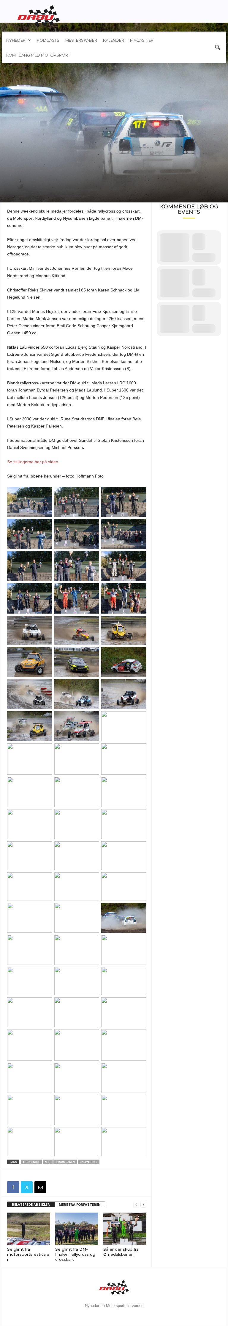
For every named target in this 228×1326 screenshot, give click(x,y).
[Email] (40, 1187)
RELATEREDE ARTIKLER (31, 1204)
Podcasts (48, 40)
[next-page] (143, 1205)
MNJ (47, 1162)
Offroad (15, 155)
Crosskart (36, 155)
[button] (217, 47)
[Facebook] (13, 1187)
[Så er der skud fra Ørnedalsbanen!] (124, 1229)
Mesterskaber (81, 40)
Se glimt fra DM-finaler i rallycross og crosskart (75, 1254)
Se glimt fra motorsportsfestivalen (28, 1254)
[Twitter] (27, 1187)
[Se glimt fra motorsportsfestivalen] (28, 1229)
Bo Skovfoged (22, 193)
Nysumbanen (65, 1162)
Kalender (113, 40)
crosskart (31, 1162)
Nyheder (16, 40)
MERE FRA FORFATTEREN (80, 1204)
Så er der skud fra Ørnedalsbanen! (121, 1252)
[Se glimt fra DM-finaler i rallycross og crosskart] (76, 1229)
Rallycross (59, 155)
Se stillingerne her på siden (32, 461)
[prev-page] (136, 1205)
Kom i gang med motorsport (38, 55)
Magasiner (141, 40)
